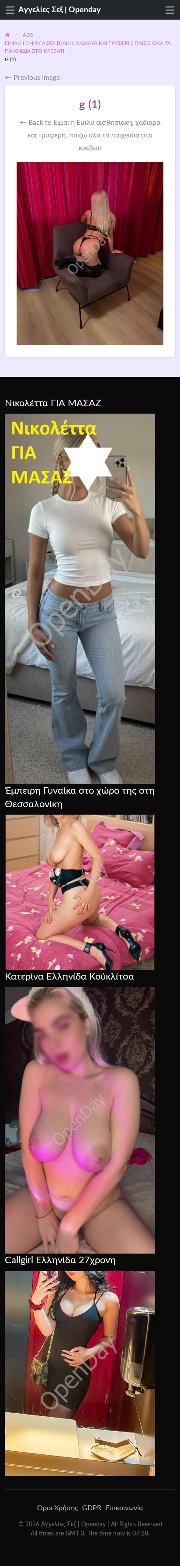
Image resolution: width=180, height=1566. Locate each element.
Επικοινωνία (124, 1507)
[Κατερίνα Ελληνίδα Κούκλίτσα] (80, 1120)
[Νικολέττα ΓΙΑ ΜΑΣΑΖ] (80, 598)
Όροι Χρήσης (57, 1507)
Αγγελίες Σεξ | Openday (59, 10)
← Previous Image (32, 77)
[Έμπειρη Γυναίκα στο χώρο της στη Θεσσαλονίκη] (80, 891)
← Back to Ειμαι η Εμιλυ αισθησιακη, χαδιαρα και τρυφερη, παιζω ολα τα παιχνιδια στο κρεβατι (90, 135)
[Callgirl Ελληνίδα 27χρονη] (80, 1373)
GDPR (91, 1507)
